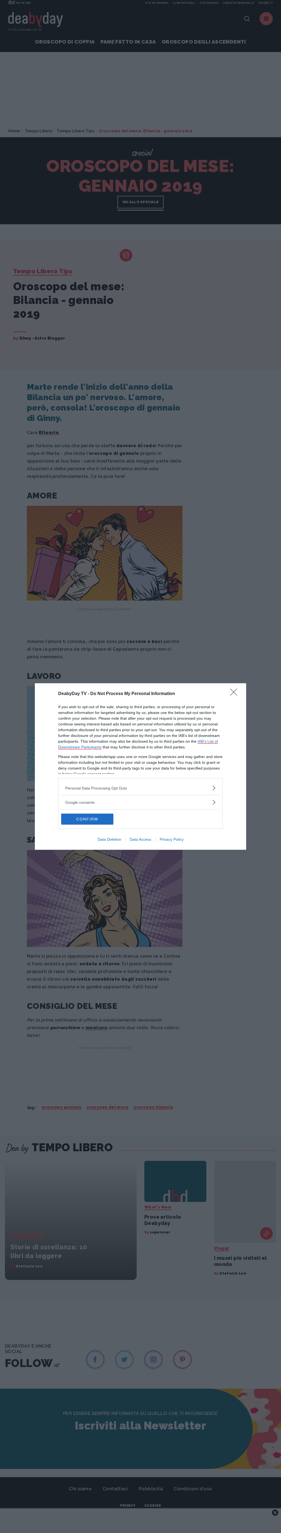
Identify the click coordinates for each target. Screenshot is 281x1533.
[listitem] (140, 788)
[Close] (235, 694)
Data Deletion (109, 839)
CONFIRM (87, 819)
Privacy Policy (172, 839)
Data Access (140, 839)
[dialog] (140, 766)
